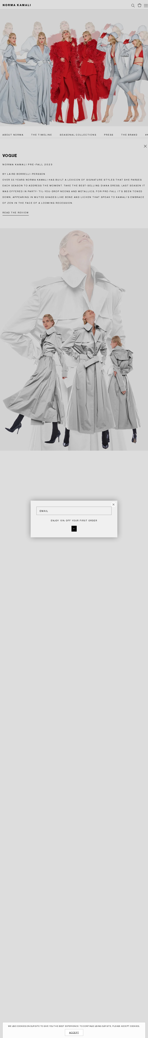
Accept (74, 1032)
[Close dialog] (113, 504)
